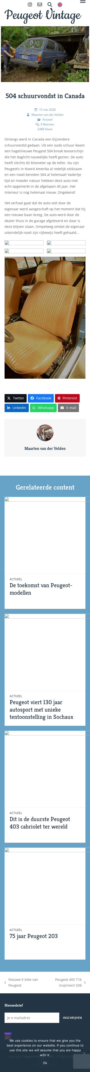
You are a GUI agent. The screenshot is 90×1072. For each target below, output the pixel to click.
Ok (45, 1063)
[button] (16, 398)
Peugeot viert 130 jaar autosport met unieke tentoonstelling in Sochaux (41, 709)
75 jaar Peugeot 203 (34, 936)
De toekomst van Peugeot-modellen (41, 588)
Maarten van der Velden (47, 114)
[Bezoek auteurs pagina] (45, 432)
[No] (84, 1053)
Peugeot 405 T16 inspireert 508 (63, 983)
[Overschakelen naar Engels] (60, 5)
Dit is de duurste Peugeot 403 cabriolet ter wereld (40, 822)
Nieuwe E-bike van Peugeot (21, 983)
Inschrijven (72, 1018)
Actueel (47, 119)
